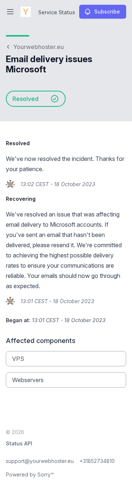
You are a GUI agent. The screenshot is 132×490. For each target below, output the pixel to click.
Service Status (56, 12)
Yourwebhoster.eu (38, 46)
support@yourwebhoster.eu (40, 461)
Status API (19, 443)
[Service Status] (26, 12)
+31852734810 (97, 461)
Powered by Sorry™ (30, 474)
